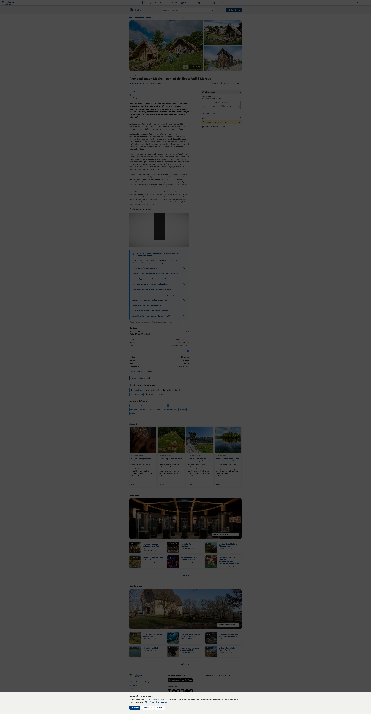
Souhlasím (135, 707)
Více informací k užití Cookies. (156, 702)
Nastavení (160, 707)
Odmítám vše (148, 707)
